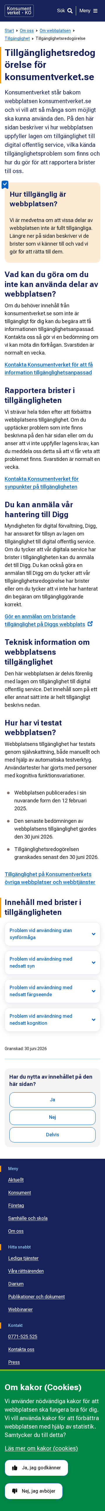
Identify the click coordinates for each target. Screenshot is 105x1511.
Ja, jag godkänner (41, 1468)
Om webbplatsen (55, 30)
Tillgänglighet (17, 38)
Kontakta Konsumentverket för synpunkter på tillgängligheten (42, 483)
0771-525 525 (22, 1336)
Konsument (19, 1192)
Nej (52, 1117)
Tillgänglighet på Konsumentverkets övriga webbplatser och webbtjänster (50, 878)
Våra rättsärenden (26, 1271)
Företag (16, 1205)
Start (9, 30)
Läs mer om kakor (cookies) (41, 1448)
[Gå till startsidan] (19, 11)
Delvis (52, 1134)
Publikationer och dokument (36, 1296)
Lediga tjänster (23, 1258)
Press (14, 1362)
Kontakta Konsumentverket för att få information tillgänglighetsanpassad (49, 369)
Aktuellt (16, 1180)
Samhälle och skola (28, 1218)
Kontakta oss (21, 1349)
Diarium (16, 1284)
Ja (52, 1100)
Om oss (27, 30)
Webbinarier (20, 1309)
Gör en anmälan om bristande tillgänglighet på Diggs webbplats (45, 620)
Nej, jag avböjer (38, 1491)
